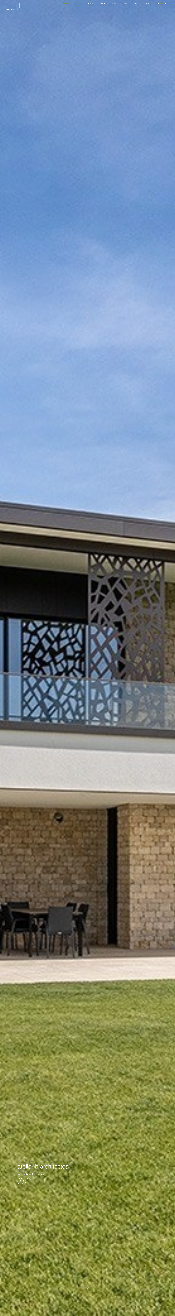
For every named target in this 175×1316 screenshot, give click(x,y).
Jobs (135, 3)
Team (103, 3)
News (114, 3)
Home (66, 3)
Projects (78, 3)
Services (91, 3)
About (125, 3)
